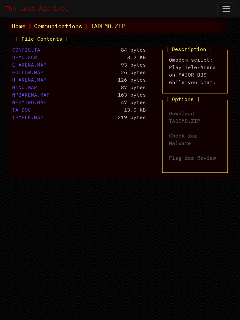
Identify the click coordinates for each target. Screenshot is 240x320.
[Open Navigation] (226, 8)
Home (19, 26)
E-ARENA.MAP (29, 65)
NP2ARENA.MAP (31, 95)
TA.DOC (21, 110)
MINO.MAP (24, 87)
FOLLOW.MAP (27, 72)
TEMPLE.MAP (27, 117)
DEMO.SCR (24, 57)
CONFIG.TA (26, 50)
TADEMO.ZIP (108, 26)
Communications (58, 26)
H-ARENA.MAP (29, 80)
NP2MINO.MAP (29, 102)
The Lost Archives (37, 9)
